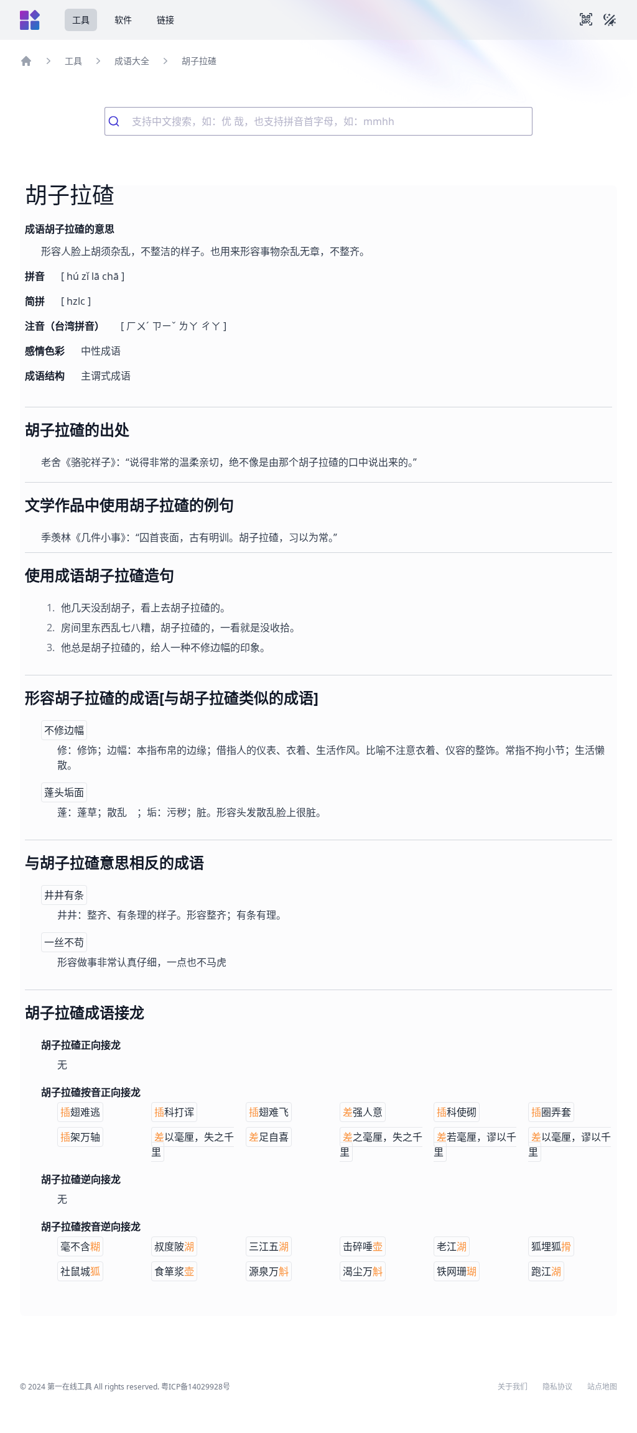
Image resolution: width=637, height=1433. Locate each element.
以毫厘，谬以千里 (569, 1144)
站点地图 (602, 1387)
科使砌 (457, 1112)
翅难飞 (269, 1112)
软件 (123, 20)
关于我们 (513, 1387)
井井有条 (64, 895)
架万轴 (80, 1137)
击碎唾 (363, 1246)
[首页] (26, 61)
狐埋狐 (551, 1246)
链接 (165, 20)
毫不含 (80, 1246)
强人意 (363, 1112)
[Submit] (118, 121)
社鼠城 (80, 1271)
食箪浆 (174, 1271)
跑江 (546, 1271)
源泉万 (269, 1271)
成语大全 (131, 61)
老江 (452, 1246)
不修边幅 (64, 730)
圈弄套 (551, 1112)
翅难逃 (80, 1112)
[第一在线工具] (30, 20)
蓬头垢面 (64, 792)
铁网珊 (457, 1271)
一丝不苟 (64, 942)
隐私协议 (557, 1387)
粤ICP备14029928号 (195, 1386)
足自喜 (269, 1137)
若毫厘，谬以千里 (475, 1144)
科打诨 (174, 1112)
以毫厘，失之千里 (192, 1144)
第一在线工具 (69, 1386)
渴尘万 (363, 1271)
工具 (81, 20)
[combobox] (318, 121)
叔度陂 (174, 1246)
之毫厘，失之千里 (381, 1144)
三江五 (269, 1246)
